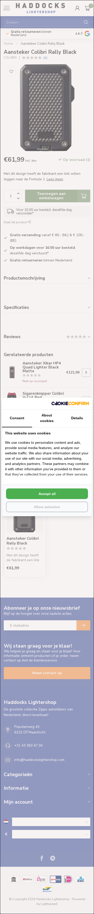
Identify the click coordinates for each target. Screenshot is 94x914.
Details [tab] (77, 418)
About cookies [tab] (47, 418)
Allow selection (47, 507)
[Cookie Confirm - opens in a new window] (70, 403)
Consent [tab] (17, 418)
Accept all (47, 494)
